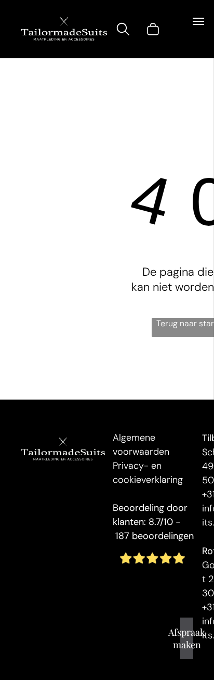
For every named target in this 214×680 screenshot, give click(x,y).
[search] (123, 30)
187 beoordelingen (154, 536)
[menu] (198, 21)
